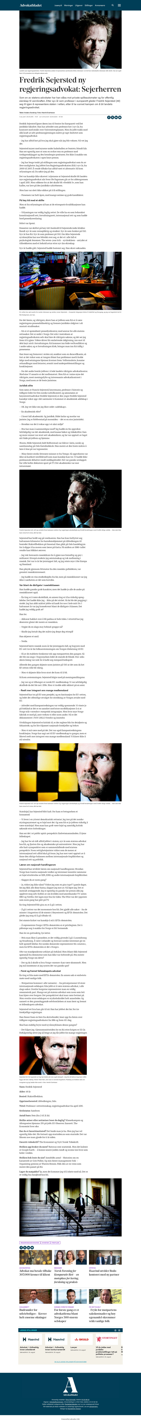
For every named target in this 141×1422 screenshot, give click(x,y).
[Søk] (112, 5)
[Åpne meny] (119, 5)
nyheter (45, 1243)
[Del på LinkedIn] (116, 117)
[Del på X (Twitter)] (112, 117)
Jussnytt (58, 5)
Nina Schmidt (70, 1399)
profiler (55, 1243)
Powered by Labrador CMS (70, 1419)
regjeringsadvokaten (30, 1243)
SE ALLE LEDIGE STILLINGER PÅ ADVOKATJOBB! (70, 1362)
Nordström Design (74, 1408)
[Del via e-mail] (119, 117)
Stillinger (89, 5)
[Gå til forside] (36, 5)
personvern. (93, 1406)
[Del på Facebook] (108, 117)
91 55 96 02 (85, 1399)
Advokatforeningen (56, 1402)
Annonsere (100, 5)
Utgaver (79, 5)
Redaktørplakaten (71, 1404)
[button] (115, 1330)
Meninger (68, 5)
